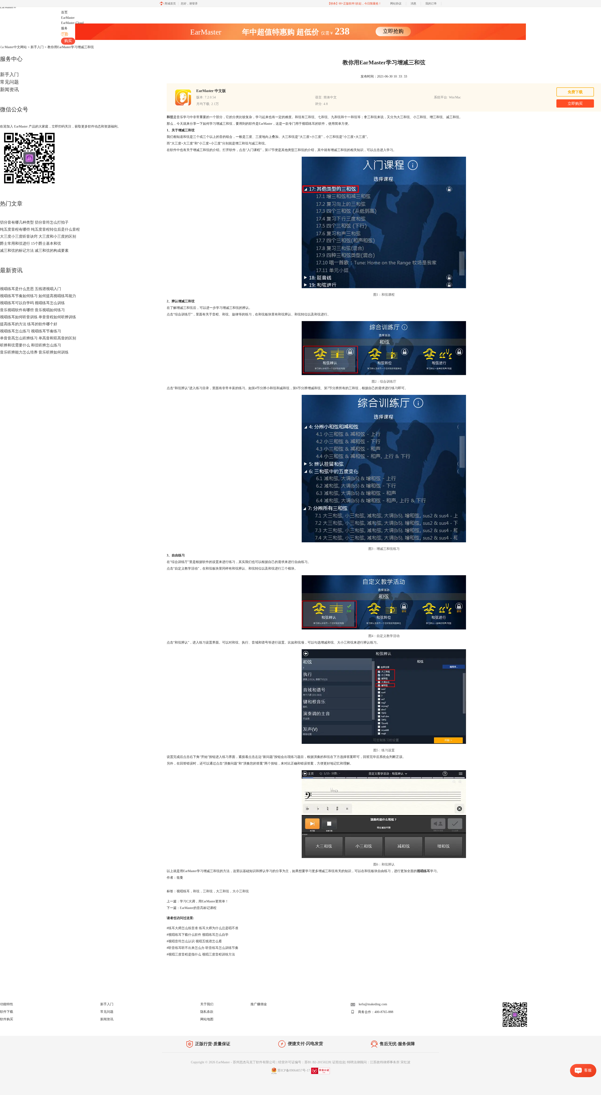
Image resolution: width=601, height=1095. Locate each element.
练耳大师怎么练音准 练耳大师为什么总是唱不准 (202, 928)
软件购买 (6, 1019)
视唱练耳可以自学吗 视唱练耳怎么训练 (32, 303)
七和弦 (323, 117)
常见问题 (9, 82)
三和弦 (310, 117)
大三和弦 (222, 891)
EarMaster (8, 7)
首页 (64, 12)
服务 (64, 28)
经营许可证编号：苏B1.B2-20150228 (304, 1062)
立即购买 (575, 103)
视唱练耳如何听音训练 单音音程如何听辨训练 (38, 317)
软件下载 (6, 1011)
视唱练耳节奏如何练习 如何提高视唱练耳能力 (38, 296)
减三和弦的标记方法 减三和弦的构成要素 (34, 250)
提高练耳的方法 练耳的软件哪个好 (28, 324)
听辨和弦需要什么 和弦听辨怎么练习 (30, 345)
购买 (68, 41)
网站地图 (206, 1019)
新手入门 (9, 74)
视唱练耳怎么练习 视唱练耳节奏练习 (30, 331)
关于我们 (206, 1004)
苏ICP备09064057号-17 (293, 1070)
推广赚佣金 (258, 1004)
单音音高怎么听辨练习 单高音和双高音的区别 (38, 338)
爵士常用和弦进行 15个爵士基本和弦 (30, 243)
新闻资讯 (9, 89)
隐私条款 (206, 1011)
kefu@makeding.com (373, 1004)
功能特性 (6, 1004)
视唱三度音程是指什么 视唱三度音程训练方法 (201, 954)
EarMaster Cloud (72, 23)
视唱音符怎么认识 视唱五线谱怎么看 (194, 941)
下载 (64, 34)
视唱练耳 (183, 891)
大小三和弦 (240, 891)
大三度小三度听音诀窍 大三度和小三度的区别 (38, 236)
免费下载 (575, 92)
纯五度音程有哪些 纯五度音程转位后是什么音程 (40, 229)
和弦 (196, 891)
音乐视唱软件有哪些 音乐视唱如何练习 (32, 310)
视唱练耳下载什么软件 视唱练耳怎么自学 (197, 934)
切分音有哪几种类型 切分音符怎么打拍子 (34, 222)
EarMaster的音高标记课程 (198, 908)
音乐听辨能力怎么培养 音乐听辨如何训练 (34, 352)
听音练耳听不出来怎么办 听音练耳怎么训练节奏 (202, 948)
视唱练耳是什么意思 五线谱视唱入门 (30, 289)
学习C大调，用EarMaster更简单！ (204, 901)
